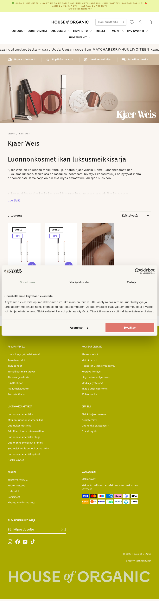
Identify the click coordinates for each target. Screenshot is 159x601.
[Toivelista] (132, 22)
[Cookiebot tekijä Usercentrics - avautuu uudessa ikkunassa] (138, 271)
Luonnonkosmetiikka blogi (24, 437)
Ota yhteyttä (89, 431)
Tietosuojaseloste (18, 377)
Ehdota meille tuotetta (21, 502)
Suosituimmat (37, 30)
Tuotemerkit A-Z (18, 479)
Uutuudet (18, 30)
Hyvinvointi (136, 30)
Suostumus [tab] (27, 282)
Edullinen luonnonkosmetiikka (26, 431)
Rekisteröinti (89, 420)
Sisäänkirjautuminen (94, 414)
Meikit (116, 30)
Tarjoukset (58, 30)
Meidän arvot (89, 360)
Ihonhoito (81, 30)
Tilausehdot (15, 365)
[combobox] (110, 22)
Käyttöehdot (15, 383)
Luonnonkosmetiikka (20, 414)
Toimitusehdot (16, 360)
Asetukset (76, 327)
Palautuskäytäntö (18, 388)
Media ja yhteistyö (93, 383)
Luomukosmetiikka (19, 425)
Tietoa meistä (90, 354)
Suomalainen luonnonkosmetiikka (28, 448)
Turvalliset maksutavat (21, 371)
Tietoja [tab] (131, 282)
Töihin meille (89, 394)
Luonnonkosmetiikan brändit (25, 442)
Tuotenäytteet (16, 485)
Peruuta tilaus (16, 394)
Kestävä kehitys (91, 371)
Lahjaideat (14, 496)
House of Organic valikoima (98, 365)
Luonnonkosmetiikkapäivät (24, 454)
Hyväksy (130, 327)
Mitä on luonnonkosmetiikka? (25, 420)
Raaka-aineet (16, 459)
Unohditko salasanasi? (95, 425)
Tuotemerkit (78, 37)
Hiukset (100, 30)
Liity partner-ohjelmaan (96, 377)
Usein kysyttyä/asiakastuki (24, 354)
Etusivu (11, 134)
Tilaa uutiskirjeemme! (95, 388)
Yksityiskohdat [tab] (79, 282)
